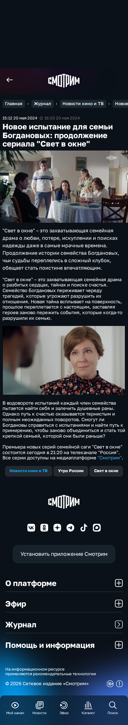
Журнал (42, 103)
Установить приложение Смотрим (64, 554)
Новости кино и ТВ (82, 103)
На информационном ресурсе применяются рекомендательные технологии (50, 671)
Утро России (71, 470)
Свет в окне (106, 470)
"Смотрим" (110, 457)
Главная (13, 103)
